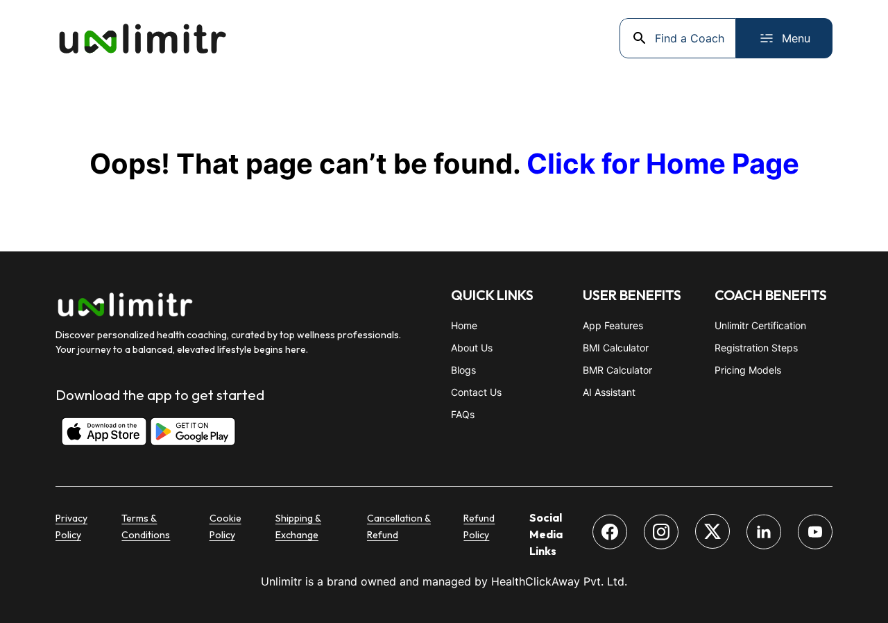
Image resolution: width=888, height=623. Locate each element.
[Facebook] (609, 534)
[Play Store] (186, 433)
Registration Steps (756, 348)
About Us (472, 348)
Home (464, 325)
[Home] (142, 38)
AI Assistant (609, 392)
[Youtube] (815, 534)
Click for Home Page (663, 164)
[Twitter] (712, 533)
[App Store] (97, 433)
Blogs (463, 370)
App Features (613, 325)
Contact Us (476, 392)
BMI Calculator (616, 348)
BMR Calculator (617, 370)
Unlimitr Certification (760, 325)
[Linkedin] (763, 534)
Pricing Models (748, 370)
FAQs (463, 414)
